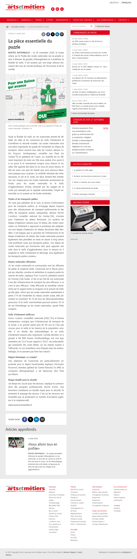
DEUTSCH (114, 3)
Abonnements (97, 487)
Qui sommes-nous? (120, 487)
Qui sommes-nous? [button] (105, 20)
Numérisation (53, 527)
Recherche (74, 540)
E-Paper (49, 20)
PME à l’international (78, 524)
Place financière (76, 516)
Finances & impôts (77, 503)
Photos (73, 535)
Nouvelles (74, 530)
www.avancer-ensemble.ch (20, 405)
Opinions (52, 519)
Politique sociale (76, 519)
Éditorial (52, 492)
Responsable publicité (100, 516)
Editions (116, 495)
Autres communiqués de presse (83, 113)
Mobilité (73, 506)
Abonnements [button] (62, 20)
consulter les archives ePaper (82, 233)
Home (73, 532)
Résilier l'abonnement (100, 492)
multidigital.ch (126, 552)
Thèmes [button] (38, 20)
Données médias (98, 519)
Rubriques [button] (26, 20)
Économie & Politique (56, 495)
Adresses (117, 508)
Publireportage (54, 503)
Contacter (117, 511)
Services (51, 508)
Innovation (53, 532)
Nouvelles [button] (12, 20)
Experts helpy (53, 530)
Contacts (117, 506)
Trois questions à (55, 524)
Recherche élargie (103, 26)
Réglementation (76, 514)
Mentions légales (69, 552)
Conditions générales (99, 514)
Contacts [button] (123, 20)
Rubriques (52, 487)
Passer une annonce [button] (83, 20)
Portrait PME (53, 516)
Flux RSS (74, 538)
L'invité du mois (54, 522)
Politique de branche (78, 495)
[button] (91, 26)
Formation (74, 492)
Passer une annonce (99, 511)
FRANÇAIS (126, 3)
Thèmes (73, 487)
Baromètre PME (54, 506)
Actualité (52, 490)
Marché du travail (55, 514)
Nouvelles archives (18, 27)
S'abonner (95, 490)
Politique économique (78, 522)
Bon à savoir (53, 511)
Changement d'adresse (100, 506)
